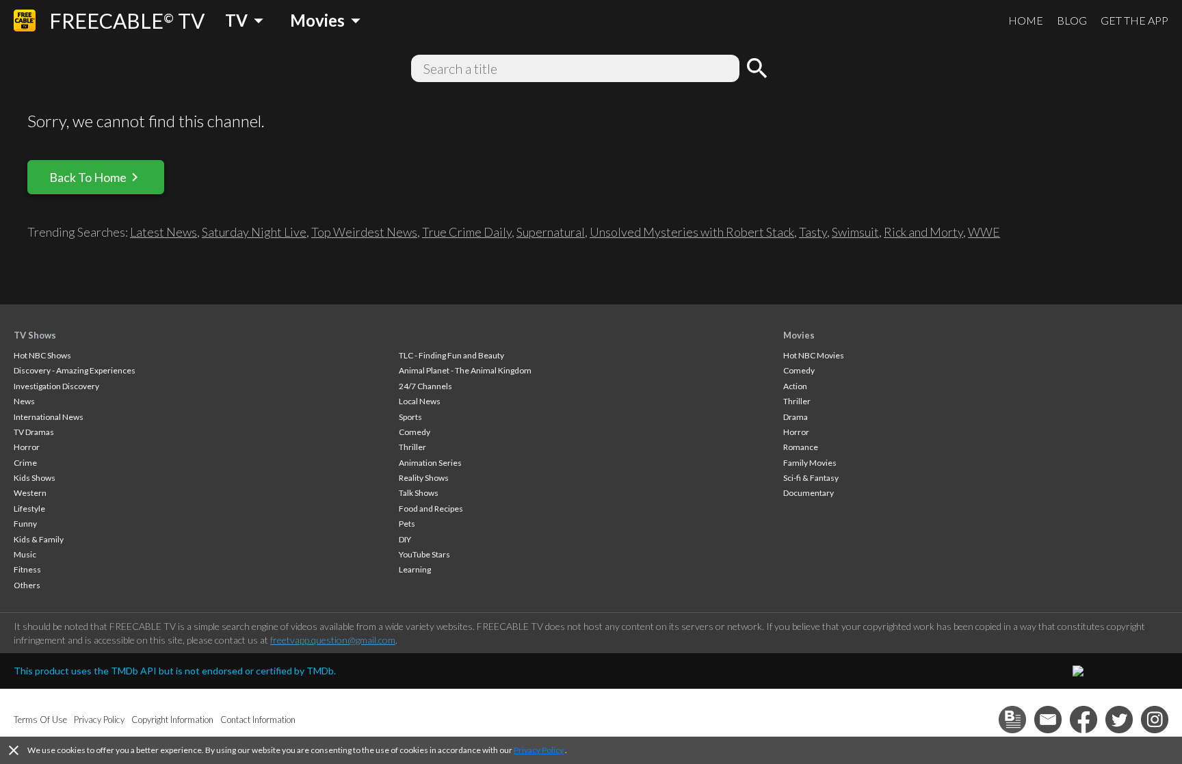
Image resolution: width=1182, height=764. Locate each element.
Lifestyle (29, 508)
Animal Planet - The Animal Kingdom (465, 370)
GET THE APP (1134, 20)
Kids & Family (39, 539)
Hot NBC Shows (42, 355)
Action (795, 386)
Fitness (27, 569)
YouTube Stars (424, 554)
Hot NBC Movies (813, 355)
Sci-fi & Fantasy (811, 478)
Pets (407, 523)
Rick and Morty (923, 231)
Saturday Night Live (254, 231)
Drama (795, 417)
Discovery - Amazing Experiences (74, 370)
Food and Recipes (431, 508)
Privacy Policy (539, 750)
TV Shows (35, 335)
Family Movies (810, 463)
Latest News (163, 231)
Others (27, 585)
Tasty (813, 231)
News (24, 401)
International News (48, 417)
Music (25, 554)
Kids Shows (34, 478)
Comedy (414, 432)
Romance (800, 447)
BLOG (1072, 20)
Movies (799, 335)
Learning (415, 569)
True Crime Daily (467, 231)
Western (30, 493)
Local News (420, 401)
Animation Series (430, 463)
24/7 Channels (425, 386)
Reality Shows (424, 478)
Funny (25, 523)
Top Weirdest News (364, 231)
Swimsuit (855, 231)
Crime (25, 463)
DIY (405, 539)
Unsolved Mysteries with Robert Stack (692, 231)
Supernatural (550, 231)
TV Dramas (34, 432)
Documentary (808, 493)
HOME (1025, 20)
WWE (984, 231)
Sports (410, 417)
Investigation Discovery (56, 386)
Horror (27, 447)
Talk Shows (418, 493)
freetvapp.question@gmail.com (332, 640)
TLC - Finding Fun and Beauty (451, 355)
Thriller (412, 447)
